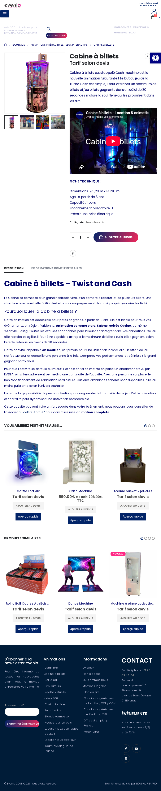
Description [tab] (13, 268)
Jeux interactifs (95, 222)
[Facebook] (126, 748)
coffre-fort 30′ (34, 412)
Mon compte (122, 27)
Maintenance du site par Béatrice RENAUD (131, 783)
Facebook (73, 253)
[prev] (148, 56)
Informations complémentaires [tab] (56, 268)
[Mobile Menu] (4, 13)
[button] (155, 58)
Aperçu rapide (28, 516)
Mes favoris (141, 27)
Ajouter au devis (118, 237)
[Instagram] (126, 758)
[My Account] (154, 11)
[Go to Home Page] (5, 44)
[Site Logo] (12, 6)
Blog (132, 32)
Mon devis (120, 32)
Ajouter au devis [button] (28, 505)
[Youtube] (136, 748)
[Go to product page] (28, 462)
